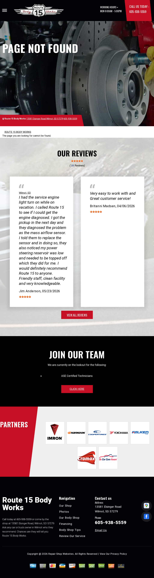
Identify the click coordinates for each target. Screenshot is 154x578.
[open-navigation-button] (4, 10)
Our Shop (65, 505)
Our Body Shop (69, 517)
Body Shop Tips (70, 530)
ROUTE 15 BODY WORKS (18, 132)
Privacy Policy (118, 553)
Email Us (101, 530)
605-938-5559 (137, 11)
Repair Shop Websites (61, 553)
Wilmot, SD (25, 192)
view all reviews (77, 315)
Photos (64, 511)
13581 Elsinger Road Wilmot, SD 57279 (44, 118)
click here (77, 388)
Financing (65, 524)
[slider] (77, 161)
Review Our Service (72, 536)
